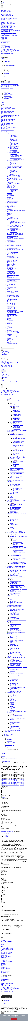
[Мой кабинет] (1, 383)
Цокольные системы (18, 461)
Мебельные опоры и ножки (17, 609)
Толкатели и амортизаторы (19, 558)
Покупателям (4, 976)
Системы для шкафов (15, 517)
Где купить (6, 835)
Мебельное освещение (15, 581)
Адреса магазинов (5, 971)
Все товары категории (6, 941)
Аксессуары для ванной (16, 715)
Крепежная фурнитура (15, 636)
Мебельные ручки (17, 408)
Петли (14, 540)
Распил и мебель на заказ (7, 983)
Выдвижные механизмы (19, 438)
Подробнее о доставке (6, 936)
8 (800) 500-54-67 (5, 47)
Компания (3, 957)
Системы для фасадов (6, 952)
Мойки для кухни (17, 488)
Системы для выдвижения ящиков (18, 570)
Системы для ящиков (6, 953)
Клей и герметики (14, 669)
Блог (2, 965)
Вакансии (3, 964)
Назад (9, 398)
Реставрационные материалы (17, 677)
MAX (5, 76)
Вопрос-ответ (4, 984)
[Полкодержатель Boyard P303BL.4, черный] (12, 779)
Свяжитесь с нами (5, 968)
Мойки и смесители (15, 484)
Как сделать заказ (5, 979)
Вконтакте (6, 73)
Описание (6, 833)
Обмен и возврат (5, 981)
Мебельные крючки (18, 425)
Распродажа (4, 955)
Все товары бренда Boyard (7, 942)
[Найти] (2, 7)
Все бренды (4, 967)
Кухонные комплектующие (16, 434)
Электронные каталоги (6, 961)
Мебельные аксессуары (15, 624)
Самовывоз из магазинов (7, 831)
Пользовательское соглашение (8, 1005)
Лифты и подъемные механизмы (18, 550)
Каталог (9, 399)
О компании (4, 960)
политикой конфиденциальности (16, 1016)
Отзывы (6, 836)
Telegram (6, 74)
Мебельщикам (4, 972)
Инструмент (13, 695)
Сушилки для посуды (18, 450)
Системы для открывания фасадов (18, 536)
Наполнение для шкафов (16, 504)
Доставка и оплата (8, 837)
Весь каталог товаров (6, 956)
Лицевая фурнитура (15, 404)
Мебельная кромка (14, 599)
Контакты (9, 739)
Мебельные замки (14, 660)
